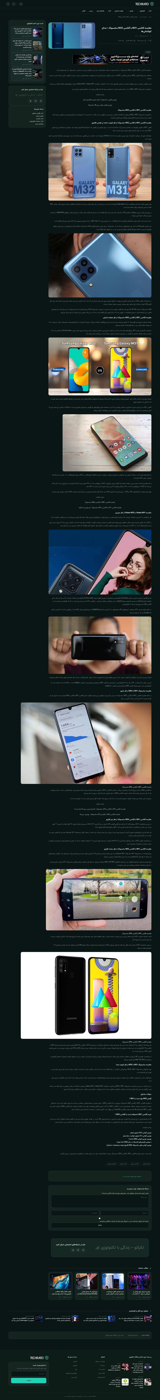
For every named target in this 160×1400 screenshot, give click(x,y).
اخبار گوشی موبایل (37, 113)
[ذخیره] (131, 1276)
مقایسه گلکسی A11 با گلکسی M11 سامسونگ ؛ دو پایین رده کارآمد (99, 508)
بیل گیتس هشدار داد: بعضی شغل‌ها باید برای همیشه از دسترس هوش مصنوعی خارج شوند (23, 58)
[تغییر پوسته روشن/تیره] (14, 4)
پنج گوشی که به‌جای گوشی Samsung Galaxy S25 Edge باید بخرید (87, 1294)
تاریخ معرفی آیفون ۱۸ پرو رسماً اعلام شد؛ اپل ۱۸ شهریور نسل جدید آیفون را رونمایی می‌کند (22, 31)
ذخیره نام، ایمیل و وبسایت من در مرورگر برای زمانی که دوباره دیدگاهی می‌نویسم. (124, 1221)
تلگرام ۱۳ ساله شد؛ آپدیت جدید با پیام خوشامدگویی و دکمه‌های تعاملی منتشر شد (95, 1319)
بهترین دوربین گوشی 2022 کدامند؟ (139, 1139)
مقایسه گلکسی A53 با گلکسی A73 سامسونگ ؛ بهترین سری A (100, 814)
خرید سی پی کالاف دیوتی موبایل (115, 1335)
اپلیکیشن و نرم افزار (71, 1373)
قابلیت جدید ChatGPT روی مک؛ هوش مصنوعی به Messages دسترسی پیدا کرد (23, 1319)
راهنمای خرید (100, 11)
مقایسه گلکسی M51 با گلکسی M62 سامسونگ (100, 502)
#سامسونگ (123, 1164)
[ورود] (21, 4)
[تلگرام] (73, 1250)
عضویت (28, 1380)
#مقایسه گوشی (111, 1164)
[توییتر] (83, 1250)
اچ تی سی (74, 1377)
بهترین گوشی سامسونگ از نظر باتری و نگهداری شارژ (100, 100)
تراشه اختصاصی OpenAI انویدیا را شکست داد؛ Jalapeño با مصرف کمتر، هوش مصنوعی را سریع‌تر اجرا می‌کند (21, 72)
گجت (109, 11)
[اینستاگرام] (78, 1250)
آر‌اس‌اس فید (101, 1377)
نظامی (83, 11)
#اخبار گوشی (146, 1164)
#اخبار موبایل (134, 1164)
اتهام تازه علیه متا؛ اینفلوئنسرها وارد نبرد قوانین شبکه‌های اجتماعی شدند (57, 1319)
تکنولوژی (142, 11)
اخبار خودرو (39, 118)
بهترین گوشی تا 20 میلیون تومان (140, 1133)
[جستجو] (8, 4)
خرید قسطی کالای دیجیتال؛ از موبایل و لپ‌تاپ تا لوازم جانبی (115, 1293)
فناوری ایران (39, 116)
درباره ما (102, 1365)
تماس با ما (102, 1369)
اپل (76, 1369)
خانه (150, 17)
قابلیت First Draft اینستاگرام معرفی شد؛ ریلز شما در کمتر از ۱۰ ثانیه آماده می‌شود (131, 1319)
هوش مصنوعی (119, 11)
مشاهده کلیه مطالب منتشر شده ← (131, 1177)
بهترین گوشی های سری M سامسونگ (100, 105)
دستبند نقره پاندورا (133, 1335)
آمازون (75, 1361)
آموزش (75, 1365)
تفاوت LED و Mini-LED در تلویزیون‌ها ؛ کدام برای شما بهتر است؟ (61, 1294)
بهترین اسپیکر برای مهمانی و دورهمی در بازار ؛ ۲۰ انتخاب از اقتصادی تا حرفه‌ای (141, 1294)
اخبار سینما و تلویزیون (36, 121)
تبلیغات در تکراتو (100, 1361)
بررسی (91, 11)
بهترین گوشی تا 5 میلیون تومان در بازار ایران (137, 1136)
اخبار (150, 11)
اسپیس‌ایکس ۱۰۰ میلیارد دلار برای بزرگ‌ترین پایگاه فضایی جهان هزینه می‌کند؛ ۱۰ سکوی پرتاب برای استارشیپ (22, 44)
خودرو (131, 11)
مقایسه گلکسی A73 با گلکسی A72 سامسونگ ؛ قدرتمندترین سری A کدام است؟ (100, 809)
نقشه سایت (101, 1373)
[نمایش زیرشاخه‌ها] (138, 11)
